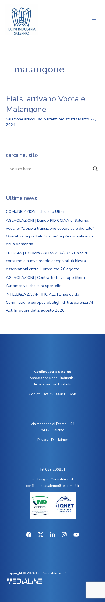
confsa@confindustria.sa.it (52, 479)
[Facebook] (29, 534)
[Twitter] (40, 534)
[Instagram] (64, 534)
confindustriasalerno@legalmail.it (52, 485)
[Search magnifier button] (95, 169)
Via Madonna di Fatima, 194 (53, 423)
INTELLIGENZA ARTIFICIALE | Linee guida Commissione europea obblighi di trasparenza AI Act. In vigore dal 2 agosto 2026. (49, 302)
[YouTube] (76, 534)
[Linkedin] (52, 534)
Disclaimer (59, 439)
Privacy (43, 439)
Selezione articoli (21, 119)
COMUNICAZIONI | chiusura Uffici (35, 211)
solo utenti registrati (56, 119)
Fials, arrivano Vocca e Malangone (45, 104)
